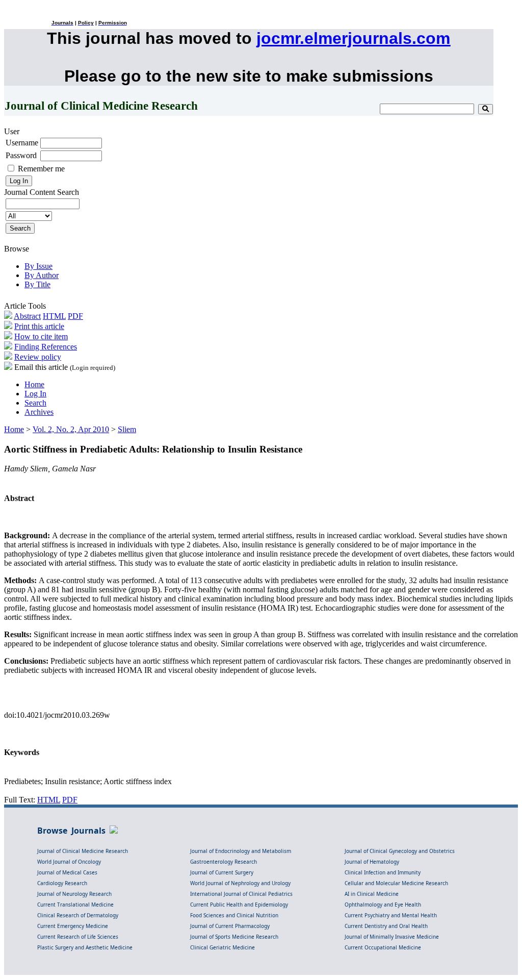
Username (22, 142)
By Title (37, 284)
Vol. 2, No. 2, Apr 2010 (71, 429)
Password (21, 155)
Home (34, 384)
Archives (39, 412)
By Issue (38, 266)
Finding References (45, 346)
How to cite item (41, 336)
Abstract (27, 316)
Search (35, 402)
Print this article (39, 326)
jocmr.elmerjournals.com (353, 38)
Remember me (41, 168)
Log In (35, 393)
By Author (41, 275)
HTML (54, 316)
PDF (75, 316)
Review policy (37, 357)
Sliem (127, 429)
